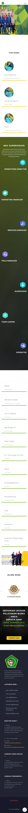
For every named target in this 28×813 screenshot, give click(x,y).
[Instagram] (12, 800)
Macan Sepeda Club (12, 713)
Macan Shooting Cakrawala (11, 709)
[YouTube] (14, 800)
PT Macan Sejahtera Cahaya (13, 3)
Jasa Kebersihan (11, 697)
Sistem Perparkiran (12, 704)
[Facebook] (10, 800)
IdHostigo (17, 809)
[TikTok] (17, 800)
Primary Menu (25, 3)
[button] (25, 810)
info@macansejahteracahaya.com (12, 743)
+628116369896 (14, 738)
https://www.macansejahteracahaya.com (14, 747)
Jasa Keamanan (11, 694)
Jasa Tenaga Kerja (12, 690)
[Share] (15, 800)
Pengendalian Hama (12, 701)
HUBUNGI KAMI (14, 638)
